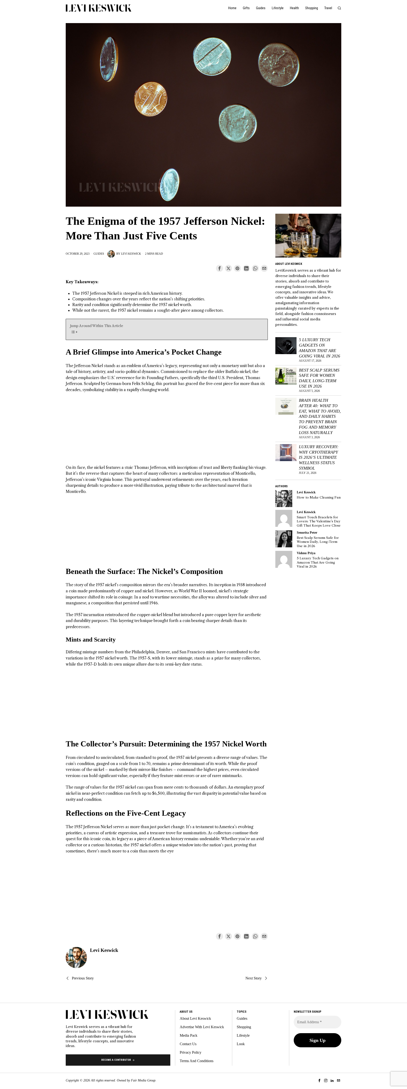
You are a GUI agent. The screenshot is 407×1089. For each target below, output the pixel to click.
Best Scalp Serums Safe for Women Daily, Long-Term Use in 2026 (319, 378)
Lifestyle (243, 1035)
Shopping (244, 1027)
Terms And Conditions (196, 1061)
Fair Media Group (143, 1080)
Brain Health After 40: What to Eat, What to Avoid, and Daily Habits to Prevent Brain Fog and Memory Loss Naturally (320, 416)
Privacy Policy (190, 1052)
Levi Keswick (131, 253)
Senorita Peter (307, 532)
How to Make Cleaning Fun (319, 497)
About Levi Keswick (195, 1018)
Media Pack (188, 1035)
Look (241, 1044)
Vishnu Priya (306, 553)
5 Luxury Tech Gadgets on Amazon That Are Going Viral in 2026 (319, 347)
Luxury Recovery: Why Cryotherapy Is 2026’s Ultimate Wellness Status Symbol (318, 457)
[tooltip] (219, 268)
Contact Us (188, 1044)
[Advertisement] (167, 432)
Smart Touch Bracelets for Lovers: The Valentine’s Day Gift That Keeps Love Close (319, 521)
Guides (99, 253)
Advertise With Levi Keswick (202, 1027)
